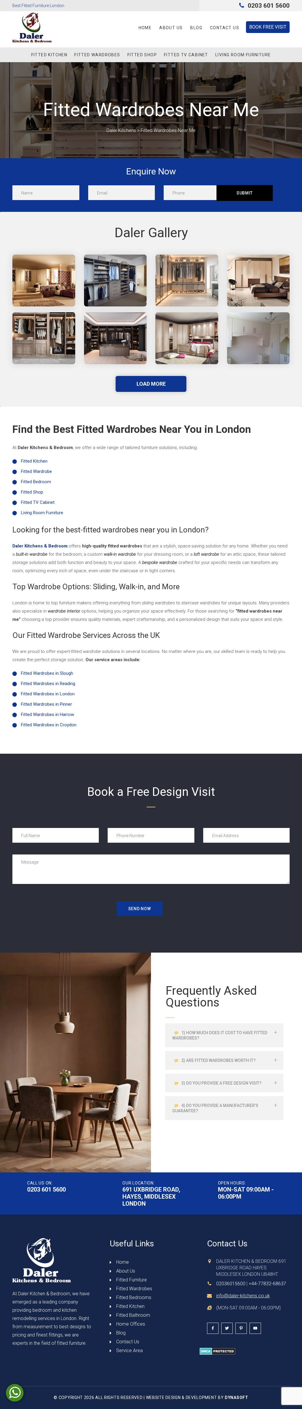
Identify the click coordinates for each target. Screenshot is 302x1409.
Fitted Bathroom (133, 1315)
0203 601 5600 (268, 5)
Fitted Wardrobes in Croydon (48, 724)
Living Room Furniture (243, 54)
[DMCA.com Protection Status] (217, 1351)
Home (145, 27)
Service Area (129, 1350)
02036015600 (230, 1283)
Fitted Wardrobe (36, 471)
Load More (151, 384)
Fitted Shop (142, 54)
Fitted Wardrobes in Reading (48, 683)
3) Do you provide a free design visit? (221, 1083)
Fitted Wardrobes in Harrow (47, 714)
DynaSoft (236, 1397)
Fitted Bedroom (36, 481)
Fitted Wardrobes (97, 54)
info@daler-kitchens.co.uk (243, 1296)
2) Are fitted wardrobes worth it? (218, 1060)
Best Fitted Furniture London (38, 5)
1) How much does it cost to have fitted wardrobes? (219, 1035)
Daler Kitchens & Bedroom (40, 546)
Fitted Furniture (131, 1280)
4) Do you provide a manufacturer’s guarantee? (215, 1108)
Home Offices (130, 1324)
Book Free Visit (267, 27)
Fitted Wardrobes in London (48, 694)
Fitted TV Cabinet (186, 54)
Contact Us (224, 27)
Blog (196, 27)
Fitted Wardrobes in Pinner (46, 704)
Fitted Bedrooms (133, 1297)
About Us (171, 27)
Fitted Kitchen (49, 54)
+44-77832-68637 (267, 1283)
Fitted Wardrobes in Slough (47, 673)
